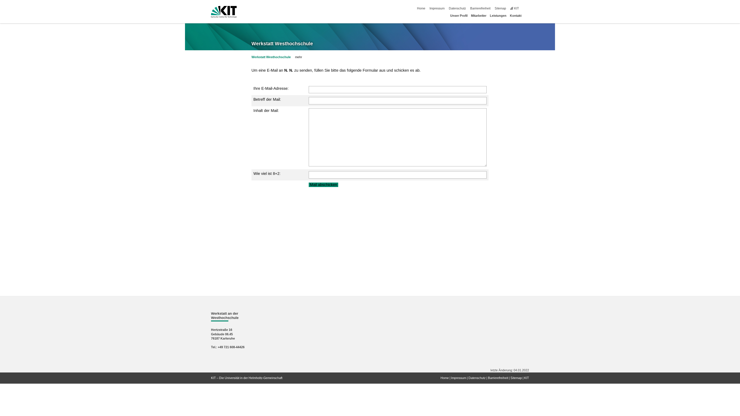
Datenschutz (457, 8)
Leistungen (498, 15)
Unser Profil (459, 15)
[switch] (527, 8)
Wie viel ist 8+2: (267, 173)
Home (421, 8)
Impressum (437, 8)
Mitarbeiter (478, 15)
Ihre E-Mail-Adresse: (271, 88)
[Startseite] (527, 16)
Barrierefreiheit (480, 8)
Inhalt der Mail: (266, 110)
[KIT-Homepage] (224, 12)
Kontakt (515, 15)
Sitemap (500, 8)
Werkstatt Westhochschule (282, 43)
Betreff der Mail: (267, 99)
